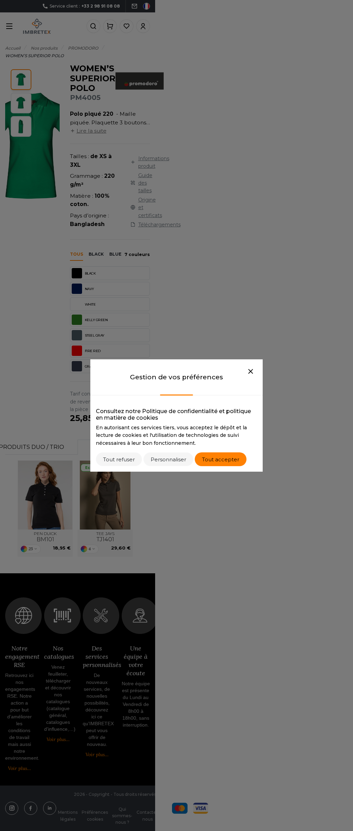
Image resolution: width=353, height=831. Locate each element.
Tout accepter (220, 459)
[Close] (250, 372)
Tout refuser (119, 459)
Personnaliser (168, 459)
